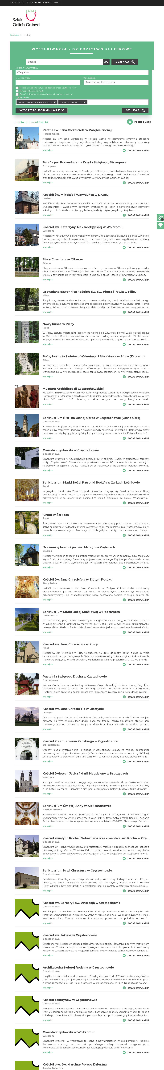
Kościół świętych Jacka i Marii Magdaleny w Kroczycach (85, 773)
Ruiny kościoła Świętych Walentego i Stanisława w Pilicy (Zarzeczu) (94, 356)
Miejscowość (23, 78)
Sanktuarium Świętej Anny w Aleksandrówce (77, 806)
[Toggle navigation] (56, 4)
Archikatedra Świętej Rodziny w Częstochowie (78, 967)
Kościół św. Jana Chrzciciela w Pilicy (70, 644)
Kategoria (89, 78)
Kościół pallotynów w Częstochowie (70, 1000)
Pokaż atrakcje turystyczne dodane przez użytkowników (48, 88)
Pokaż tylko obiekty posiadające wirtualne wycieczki (46, 94)
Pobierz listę (142, 122)
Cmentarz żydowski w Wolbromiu (68, 1032)
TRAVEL (43, 2)
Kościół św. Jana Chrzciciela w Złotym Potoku (77, 579)
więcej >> (48, 150)
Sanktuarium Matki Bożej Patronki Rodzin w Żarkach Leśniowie (91, 482)
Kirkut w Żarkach (56, 515)
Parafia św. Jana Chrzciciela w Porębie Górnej (77, 130)
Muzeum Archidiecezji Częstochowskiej (73, 389)
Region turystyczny (27, 67)
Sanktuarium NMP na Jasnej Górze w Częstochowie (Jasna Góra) (91, 418)
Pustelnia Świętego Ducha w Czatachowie (75, 676)
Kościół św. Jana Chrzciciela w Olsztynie (73, 709)
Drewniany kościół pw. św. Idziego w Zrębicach (79, 547)
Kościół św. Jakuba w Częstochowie (70, 935)
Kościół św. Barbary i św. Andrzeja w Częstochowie (82, 903)
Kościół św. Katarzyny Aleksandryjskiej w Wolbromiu (83, 227)
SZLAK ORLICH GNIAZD (21, 2)
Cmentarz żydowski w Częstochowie (71, 450)
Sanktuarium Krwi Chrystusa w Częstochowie (77, 870)
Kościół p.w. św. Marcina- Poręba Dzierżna (75, 1064)
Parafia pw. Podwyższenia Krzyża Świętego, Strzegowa (84, 162)
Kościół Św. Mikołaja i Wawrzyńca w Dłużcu (76, 195)
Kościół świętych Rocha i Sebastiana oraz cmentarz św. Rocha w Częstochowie (103, 838)
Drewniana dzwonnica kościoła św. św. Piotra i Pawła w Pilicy (89, 292)
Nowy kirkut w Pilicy (58, 324)
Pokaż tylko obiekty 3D (31, 91)
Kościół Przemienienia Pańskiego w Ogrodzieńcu (80, 741)
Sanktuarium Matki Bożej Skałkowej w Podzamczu (81, 612)
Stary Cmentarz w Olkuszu (63, 259)
